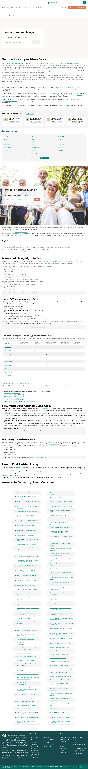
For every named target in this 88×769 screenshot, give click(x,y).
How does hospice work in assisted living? (60, 643)
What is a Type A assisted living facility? (26, 701)
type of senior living (18, 246)
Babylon (6, 142)
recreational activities (11, 101)
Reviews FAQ (63, 748)
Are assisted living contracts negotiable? (59, 527)
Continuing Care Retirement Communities (9, 374)
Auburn (60, 139)
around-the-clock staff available (13, 233)
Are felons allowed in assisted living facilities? (60, 540)
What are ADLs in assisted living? (58, 658)
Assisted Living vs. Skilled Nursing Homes (15, 399)
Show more (44, 158)
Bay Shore (7, 144)
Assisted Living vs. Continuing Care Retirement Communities (20, 401)
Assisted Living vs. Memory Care (12, 398)
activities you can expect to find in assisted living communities (36, 292)
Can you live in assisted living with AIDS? (60, 679)
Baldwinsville (34, 142)
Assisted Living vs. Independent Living (14, 396)
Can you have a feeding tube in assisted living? (61, 669)
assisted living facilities (21, 232)
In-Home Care (8, 350)
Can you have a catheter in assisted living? (60, 654)
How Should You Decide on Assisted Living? (27, 660)
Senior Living (5, 15)
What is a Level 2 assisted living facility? (26, 698)
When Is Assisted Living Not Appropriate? (27, 639)
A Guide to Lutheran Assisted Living (25, 553)
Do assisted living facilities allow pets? (59, 497)
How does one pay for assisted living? (26, 585)
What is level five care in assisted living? (59, 661)
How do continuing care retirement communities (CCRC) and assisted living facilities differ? (26, 689)
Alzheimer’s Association (74, 87)
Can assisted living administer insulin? (59, 672)
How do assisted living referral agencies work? (28, 627)
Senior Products (35, 746)
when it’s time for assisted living (38, 327)
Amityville (33, 136)
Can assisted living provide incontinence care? (61, 676)
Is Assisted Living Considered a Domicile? (60, 717)
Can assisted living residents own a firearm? (60, 569)
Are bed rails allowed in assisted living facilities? (61, 506)
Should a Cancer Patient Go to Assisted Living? (28, 674)
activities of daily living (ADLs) (53, 261)
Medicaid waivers (54, 444)
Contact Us (63, 752)
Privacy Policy (35, 752)
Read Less (29, 113)
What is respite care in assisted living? (59, 665)
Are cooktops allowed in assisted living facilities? (61, 536)
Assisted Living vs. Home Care (12, 393)
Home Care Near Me (80, 748)
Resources (34, 744)
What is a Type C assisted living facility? (26, 705)
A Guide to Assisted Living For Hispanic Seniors (28, 556)
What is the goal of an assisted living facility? (27, 589)
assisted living (20, 467)
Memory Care (8, 365)
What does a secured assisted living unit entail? (28, 717)
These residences (55, 93)
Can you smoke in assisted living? (58, 515)
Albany (6, 136)
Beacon (33, 144)
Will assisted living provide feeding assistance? (61, 708)
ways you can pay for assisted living (37, 457)
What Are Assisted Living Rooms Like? (26, 492)
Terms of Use (15, 757)
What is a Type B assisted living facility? (26, 694)
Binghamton (7, 147)
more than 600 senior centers (55, 67)
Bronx (6, 150)
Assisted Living (8, 347)
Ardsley (6, 139)
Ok (80, 767)
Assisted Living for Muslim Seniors (25, 535)
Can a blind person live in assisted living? (59, 647)
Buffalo (6, 153)
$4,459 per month (33, 249)
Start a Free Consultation (77, 7)
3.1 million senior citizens (16, 63)
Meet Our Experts (65, 739)
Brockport (61, 147)
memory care (65, 105)
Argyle (33, 139)
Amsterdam (61, 136)
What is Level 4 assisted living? (24, 708)
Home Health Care (9, 354)
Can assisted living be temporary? (58, 650)
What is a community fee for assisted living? (60, 519)
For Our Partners (50, 746)
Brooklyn (60, 150)
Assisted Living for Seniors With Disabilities (27, 544)
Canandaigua (34, 153)
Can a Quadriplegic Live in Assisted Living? (27, 656)
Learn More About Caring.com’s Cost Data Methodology (17, 433)
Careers (62, 750)
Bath (59, 142)
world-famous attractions (70, 63)
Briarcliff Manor (35, 147)
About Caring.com (65, 737)
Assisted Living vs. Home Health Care (14, 394)
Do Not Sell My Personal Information (35, 756)
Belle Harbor (61, 144)
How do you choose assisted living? (25, 618)
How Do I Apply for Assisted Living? (25, 653)
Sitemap (33, 748)
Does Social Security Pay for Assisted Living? (27, 511)
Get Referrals (49, 744)
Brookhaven (34, 150)
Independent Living (9, 361)
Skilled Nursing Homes (10, 368)
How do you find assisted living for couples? (27, 630)
